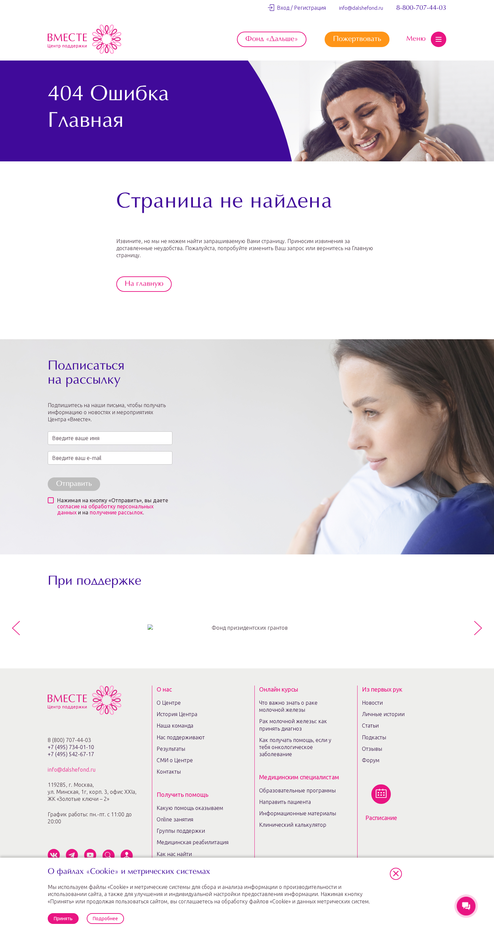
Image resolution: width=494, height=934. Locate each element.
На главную (144, 284)
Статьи (370, 726)
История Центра (177, 714)
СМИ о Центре (175, 760)
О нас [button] (164, 689)
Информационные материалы (297, 813)
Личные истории (383, 714)
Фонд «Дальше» (271, 39)
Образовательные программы (297, 790)
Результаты (171, 749)
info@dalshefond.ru (361, 8)
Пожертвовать (357, 39)
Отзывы (372, 749)
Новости (372, 703)
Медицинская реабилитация (193, 842)
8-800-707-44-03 (421, 8)
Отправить (74, 484)
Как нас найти (174, 854)
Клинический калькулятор (292, 825)
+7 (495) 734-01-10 (71, 747)
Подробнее (105, 918)
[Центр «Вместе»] (84, 39)
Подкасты (374, 737)
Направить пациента (285, 802)
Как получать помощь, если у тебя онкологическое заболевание (295, 747)
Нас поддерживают (181, 737)
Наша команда (175, 726)
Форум (370, 760)
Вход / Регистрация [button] (300, 8)
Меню (416, 39)
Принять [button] (63, 918)
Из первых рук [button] (382, 689)
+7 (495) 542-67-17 (71, 754)
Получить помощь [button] (182, 794)
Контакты (169, 772)
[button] (396, 874)
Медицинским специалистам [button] (299, 777)
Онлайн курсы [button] (278, 689)
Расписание (381, 817)
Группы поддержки (181, 831)
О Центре (169, 703)
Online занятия (175, 819)
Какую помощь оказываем (190, 808)
